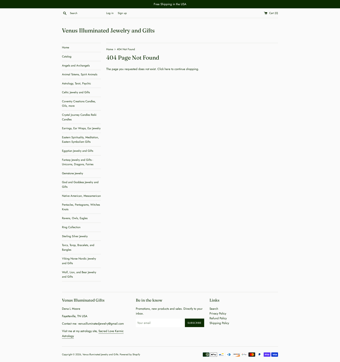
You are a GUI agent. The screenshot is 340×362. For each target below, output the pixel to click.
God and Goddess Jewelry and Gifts (80, 184)
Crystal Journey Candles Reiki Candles (79, 117)
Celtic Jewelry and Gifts (76, 92)
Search (213, 309)
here (167, 69)
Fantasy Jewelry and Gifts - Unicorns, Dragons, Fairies (77, 162)
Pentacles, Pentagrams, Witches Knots (81, 207)
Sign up (122, 13)
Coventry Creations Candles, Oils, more (79, 103)
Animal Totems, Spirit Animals (79, 74)
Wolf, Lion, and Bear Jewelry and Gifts (79, 274)
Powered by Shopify (130, 354)
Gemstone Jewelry (72, 173)
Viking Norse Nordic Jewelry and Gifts (79, 261)
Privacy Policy (217, 313)
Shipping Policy (219, 323)
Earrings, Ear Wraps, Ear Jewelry (81, 128)
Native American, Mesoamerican (81, 196)
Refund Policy (218, 318)
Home (65, 47)
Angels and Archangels (76, 65)
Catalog (66, 56)
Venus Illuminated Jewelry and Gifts (108, 30)
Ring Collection (71, 227)
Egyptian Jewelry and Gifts (77, 151)
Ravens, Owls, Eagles (74, 218)
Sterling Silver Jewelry (75, 236)
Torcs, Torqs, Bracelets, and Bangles (78, 247)
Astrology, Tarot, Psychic (76, 83)
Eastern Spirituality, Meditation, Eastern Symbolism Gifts (80, 139)
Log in (110, 13)
